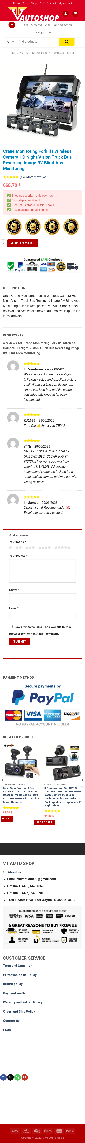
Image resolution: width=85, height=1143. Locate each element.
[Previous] (3, 787)
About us (14, 872)
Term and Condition (17, 966)
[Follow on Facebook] (3, 1077)
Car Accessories (62, 24)
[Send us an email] (10, 1077)
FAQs (7, 1030)
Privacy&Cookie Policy (20, 975)
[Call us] (17, 1077)
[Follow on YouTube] (24, 1077)
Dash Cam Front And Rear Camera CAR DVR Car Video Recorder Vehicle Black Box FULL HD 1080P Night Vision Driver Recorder (21, 795)
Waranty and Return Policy (22, 1002)
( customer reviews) (34, 177)
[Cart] (75, 14)
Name (14, 589)
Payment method (15, 993)
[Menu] (12, 25)
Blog (25, 3)
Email (13, 608)
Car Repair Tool (42, 32)
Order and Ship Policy (19, 1011)
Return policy (13, 984)
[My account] (65, 14)
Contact (51, 3)
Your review (18, 555)
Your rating (17, 541)
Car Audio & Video (65, 52)
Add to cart (22, 243)
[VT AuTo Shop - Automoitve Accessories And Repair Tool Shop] (34, 14)
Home (16, 3)
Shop (34, 3)
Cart (42, 3)
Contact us (11, 1021)
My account (65, 3)
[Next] (82, 787)
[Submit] (67, 42)
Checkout (36, 24)
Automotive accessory (35, 52)
